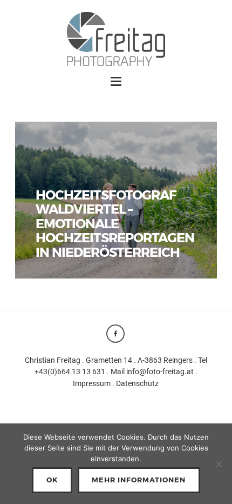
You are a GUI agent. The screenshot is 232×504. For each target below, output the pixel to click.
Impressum (92, 383)
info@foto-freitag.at (160, 371)
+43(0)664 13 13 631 (70, 371)
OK (52, 479)
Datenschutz (137, 383)
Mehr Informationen (139, 479)
